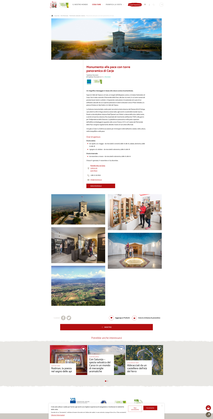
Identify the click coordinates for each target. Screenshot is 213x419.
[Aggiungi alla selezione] (83, 348)
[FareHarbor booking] (208, 407)
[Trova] (153, 4)
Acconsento (150, 408)
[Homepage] (53, 4)
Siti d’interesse (64, 16)
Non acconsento (135, 409)
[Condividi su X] (68, 317)
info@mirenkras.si (96, 179)
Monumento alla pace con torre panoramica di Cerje (100, 16)
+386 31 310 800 (95, 175)
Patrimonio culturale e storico (77, 16)
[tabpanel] (69, 362)
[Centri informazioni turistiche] (149, 4)
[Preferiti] (145, 4)
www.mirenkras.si (96, 186)
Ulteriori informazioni (58, 415)
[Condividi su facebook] (63, 317)
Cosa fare (56, 16)
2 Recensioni (107, 77)
